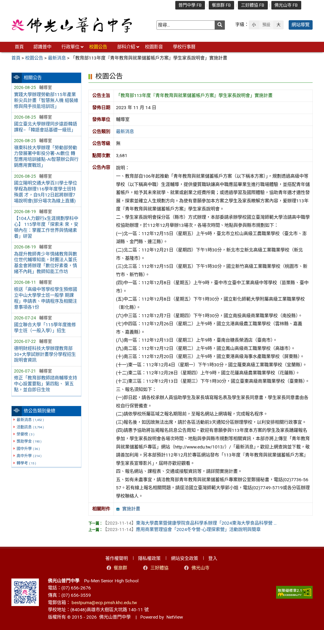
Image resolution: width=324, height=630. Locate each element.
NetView (174, 617)
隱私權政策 (149, 558)
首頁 (19, 47)
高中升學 (29, 455)
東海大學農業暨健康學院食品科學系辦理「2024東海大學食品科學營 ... (190, 523)
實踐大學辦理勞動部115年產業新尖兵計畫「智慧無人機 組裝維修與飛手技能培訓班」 (46, 100)
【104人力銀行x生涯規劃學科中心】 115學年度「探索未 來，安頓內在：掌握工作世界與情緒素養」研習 (46, 227)
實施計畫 (131, 509)
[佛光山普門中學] (71, 25)
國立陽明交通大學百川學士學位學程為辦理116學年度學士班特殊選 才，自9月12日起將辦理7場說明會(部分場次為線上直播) (45, 192)
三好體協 (159, 568)
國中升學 (28, 448)
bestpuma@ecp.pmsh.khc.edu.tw (104, 602)
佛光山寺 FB (286, 5)
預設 (266, 24)
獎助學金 (29, 441)
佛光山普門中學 (114, 617)
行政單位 (70, 47)
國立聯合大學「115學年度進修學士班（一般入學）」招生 (45, 327)
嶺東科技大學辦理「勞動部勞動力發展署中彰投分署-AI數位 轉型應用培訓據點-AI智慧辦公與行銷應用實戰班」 (46, 156)
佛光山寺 (200, 568)
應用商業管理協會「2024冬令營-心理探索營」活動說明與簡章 (182, 529)
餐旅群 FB (221, 5)
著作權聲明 (116, 558)
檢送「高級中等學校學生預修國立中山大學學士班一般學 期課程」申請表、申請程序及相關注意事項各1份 (45, 298)
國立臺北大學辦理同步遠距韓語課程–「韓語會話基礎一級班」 (45, 127)
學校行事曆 (184, 47)
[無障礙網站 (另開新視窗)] (294, 592)
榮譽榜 (25, 434)
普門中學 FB (190, 5)
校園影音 (154, 47)
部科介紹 (126, 47)
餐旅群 (120, 568)
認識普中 (42, 47)
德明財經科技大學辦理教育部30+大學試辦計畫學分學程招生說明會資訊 (45, 354)
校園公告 (98, 47)
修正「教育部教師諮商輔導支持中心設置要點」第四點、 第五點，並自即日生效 (45, 383)
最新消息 (30, 419)
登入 (212, 558)
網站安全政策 (184, 558)
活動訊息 (30, 427)
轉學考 (26, 463)
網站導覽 (301, 25)
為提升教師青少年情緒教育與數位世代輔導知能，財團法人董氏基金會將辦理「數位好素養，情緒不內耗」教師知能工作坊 (45, 263)
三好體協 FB (252, 5)
